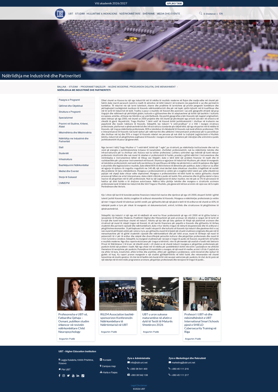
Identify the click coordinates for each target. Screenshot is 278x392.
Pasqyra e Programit (69, 99)
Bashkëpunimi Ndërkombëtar (74, 165)
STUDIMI (80, 13)
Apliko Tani (174, 3)
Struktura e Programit (70, 111)
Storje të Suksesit (68, 177)
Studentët (64, 153)
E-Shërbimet (210, 13)
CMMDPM (64, 183)
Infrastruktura (65, 159)
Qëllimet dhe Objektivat (71, 105)
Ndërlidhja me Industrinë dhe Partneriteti (73, 140)
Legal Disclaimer (139, 385)
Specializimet (66, 117)
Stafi (61, 147)
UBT (70, 13)
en (221, 13)
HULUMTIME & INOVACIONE (102, 13)
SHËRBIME (149, 13)
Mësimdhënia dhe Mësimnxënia (75, 132)
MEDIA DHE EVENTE (168, 13)
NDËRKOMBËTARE (130, 13)
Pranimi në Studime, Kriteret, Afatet (73, 125)
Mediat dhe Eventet (69, 171)
